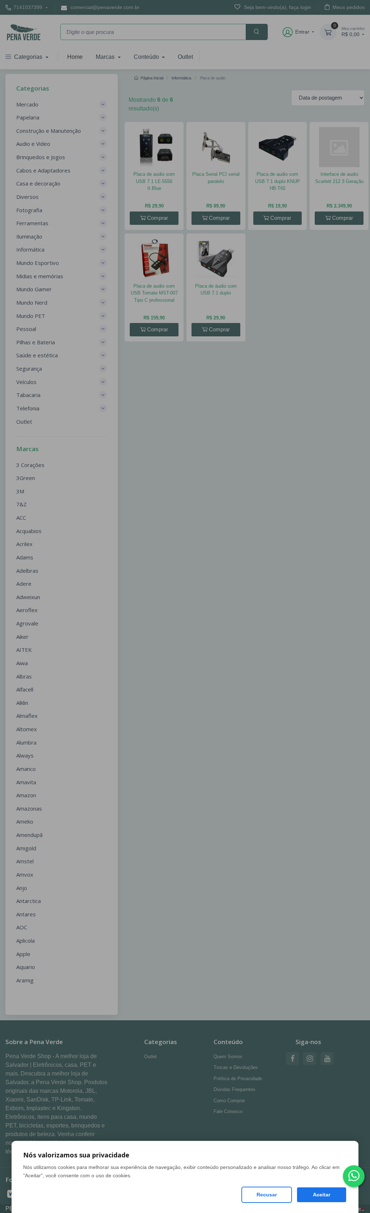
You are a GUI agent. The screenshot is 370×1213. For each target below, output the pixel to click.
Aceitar (321, 1194)
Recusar (267, 1194)
